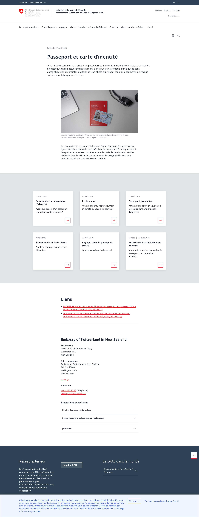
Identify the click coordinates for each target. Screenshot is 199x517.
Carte (63, 379)
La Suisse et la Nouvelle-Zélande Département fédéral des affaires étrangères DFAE (79, 11)
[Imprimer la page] (173, 35)
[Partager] (178, 35)
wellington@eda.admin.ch (73, 393)
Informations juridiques (29, 511)
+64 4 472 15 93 (68, 390)
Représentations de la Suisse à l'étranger (118, 470)
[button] (29, 27)
